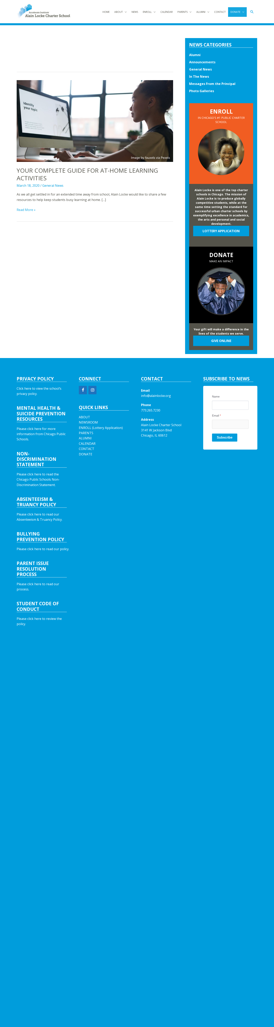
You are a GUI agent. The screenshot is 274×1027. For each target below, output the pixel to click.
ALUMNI (200, 12)
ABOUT (118, 12)
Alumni (195, 55)
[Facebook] (83, 390)
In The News (199, 76)
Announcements (202, 62)
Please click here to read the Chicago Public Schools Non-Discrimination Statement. (38, 479)
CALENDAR (166, 12)
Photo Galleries (201, 91)
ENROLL (147, 12)
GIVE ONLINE (221, 341)
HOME (106, 12)
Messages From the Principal (212, 84)
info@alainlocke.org (156, 395)
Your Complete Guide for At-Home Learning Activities (87, 174)
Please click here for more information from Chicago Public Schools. (41, 434)
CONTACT (220, 12)
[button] (252, 12)
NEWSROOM (88, 422)
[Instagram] (92, 390)
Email (216, 415)
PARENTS (183, 12)
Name (216, 396)
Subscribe (224, 437)
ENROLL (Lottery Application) (101, 428)
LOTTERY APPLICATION (221, 231)
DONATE (235, 12)
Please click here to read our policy (43, 549)
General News (52, 185)
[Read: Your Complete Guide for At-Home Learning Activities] (95, 120)
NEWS (135, 12)
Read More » (26, 209)
